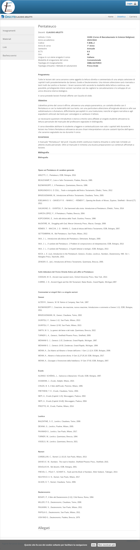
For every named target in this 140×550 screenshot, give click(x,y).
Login (129, 3)
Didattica (121, 16)
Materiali (7, 39)
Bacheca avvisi (9, 55)
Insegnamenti (9, 30)
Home (110, 16)
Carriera (133, 16)
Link (5, 47)
